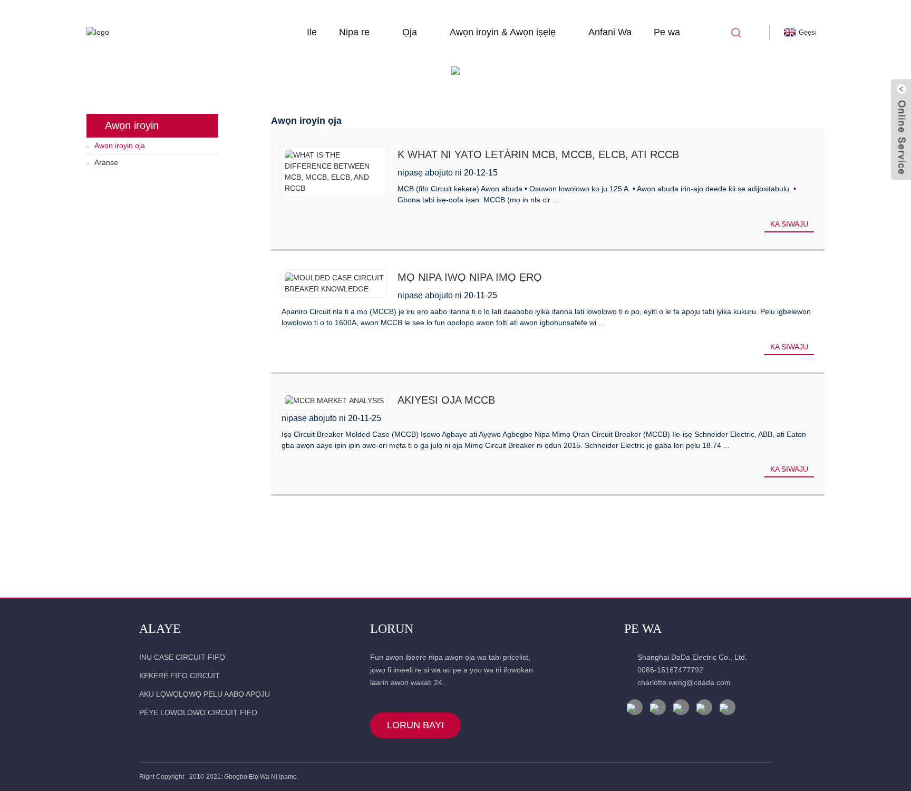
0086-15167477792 (670, 670)
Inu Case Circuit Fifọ (182, 657)
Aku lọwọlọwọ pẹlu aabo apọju (204, 694)
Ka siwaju (789, 224)
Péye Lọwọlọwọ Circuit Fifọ (198, 712)
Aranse (106, 162)
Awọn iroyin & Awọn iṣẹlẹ (503, 32)
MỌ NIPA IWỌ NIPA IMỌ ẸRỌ (470, 277)
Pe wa (667, 32)
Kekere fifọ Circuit (179, 675)
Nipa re (354, 32)
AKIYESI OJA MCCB (446, 400)
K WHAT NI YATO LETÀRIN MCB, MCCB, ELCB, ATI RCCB (538, 154)
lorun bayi (415, 725)
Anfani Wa (610, 32)
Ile (312, 32)
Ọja (409, 32)
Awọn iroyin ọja (119, 145)
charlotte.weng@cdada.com (684, 682)
